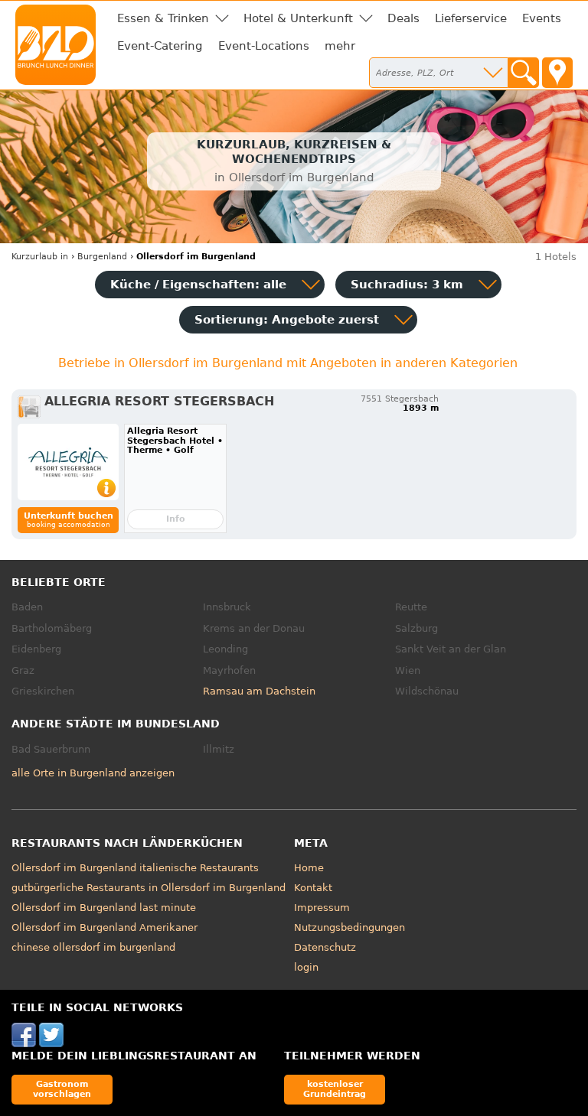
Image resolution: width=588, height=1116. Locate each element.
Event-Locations (263, 46)
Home (309, 868)
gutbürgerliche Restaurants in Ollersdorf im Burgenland (148, 887)
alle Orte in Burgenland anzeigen (93, 773)
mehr (340, 46)
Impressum (322, 907)
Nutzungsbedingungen (349, 927)
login (306, 967)
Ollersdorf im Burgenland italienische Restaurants (135, 868)
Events (541, 18)
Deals (403, 18)
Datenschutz (325, 947)
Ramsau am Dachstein (259, 691)
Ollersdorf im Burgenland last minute (103, 907)
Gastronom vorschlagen (62, 1088)
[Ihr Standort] (557, 72)
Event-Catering (160, 46)
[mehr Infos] (68, 462)
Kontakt (313, 887)
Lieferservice (471, 18)
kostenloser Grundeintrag (334, 1088)
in (39, 257)
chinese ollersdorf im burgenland (93, 947)
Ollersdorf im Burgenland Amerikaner (104, 927)
